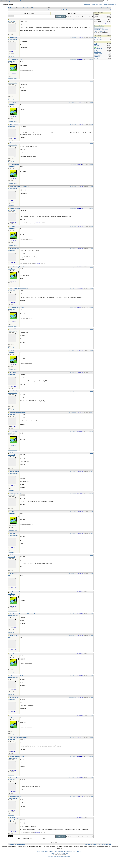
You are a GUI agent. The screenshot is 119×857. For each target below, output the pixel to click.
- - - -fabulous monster (16, 59)
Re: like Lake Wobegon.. (16, 19)
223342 (91, 777)
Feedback (79, 851)
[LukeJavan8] (13, 71)
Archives (69, 851)
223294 (91, 143)
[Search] (108, 10)
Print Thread (11, 15)
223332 (91, 613)
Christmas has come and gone (18, 143)
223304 (91, 288)
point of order (13, 37)
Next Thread (71, 13)
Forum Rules (12, 844)
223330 (91, 591)
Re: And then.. (14, 453)
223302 (91, 248)
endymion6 (74, 19)
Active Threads (63, 9)
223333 (91, 635)
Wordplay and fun (36, 7)
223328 (91, 573)
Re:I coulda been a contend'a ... (18, 412)
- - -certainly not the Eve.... (17, 329)
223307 (91, 329)
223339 (91, 715)
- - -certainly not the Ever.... (17, 307)
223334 (91, 653)
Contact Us (113, 4)
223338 (91, 697)
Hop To (19, 838)
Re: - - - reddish (14, 124)
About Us (87, 4)
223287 (91, 37)
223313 (91, 391)
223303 (91, 266)
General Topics (27, 7)
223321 (91, 493)
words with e (13, 635)
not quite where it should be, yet (18, 675)
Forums (19, 7)
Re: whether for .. (14, 697)
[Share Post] (88, 19)
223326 (91, 555)
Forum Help (96, 844)
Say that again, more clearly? (18, 756)
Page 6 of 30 (60, 16)
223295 (91, 164)
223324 (91, 511)
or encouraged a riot (15, 796)
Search (101, 4)
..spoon (12, 350)
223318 (91, 471)
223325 (91, 533)
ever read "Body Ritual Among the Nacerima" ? (22, 81)
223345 (91, 817)
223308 (91, 350)
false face (12, 533)
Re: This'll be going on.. (16, 818)
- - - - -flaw (12, 654)
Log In (109, 7)
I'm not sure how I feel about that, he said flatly (22, 613)
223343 (91, 796)
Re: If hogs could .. (15, 248)
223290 (91, 59)
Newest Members (99, 26)
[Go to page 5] (67, 16)
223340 (91, 737)
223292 (91, 102)
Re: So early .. (14, 555)
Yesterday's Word (52, 851)
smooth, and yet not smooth (17, 391)
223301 (91, 226)
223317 (91, 453)
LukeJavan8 (73, 81)
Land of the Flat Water (12, 78)
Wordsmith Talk (12, 7)
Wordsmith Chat (64, 853)
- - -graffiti (12, 511)
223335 (91, 675)
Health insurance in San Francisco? (19, 186)
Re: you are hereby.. (15, 777)
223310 (91, 372)
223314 (91, 412)
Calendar (55, 9)
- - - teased (13, 715)
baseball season (14, 471)
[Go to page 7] (92, 16)
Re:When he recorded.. (16, 493)
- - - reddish (13, 102)
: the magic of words (11, 1)
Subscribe (60, 851)
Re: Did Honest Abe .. (15, 208)
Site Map (106, 4)
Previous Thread (29, 13)
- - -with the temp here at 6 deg (18, 267)
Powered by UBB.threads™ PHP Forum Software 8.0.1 (59, 856)
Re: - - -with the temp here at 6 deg (19, 288)
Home (38, 851)
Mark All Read (21, 844)
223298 (91, 208)
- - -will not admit (14, 164)
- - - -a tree (12, 226)
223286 (91, 19)
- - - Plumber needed (15, 592)
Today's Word (44, 851)
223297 (91, 186)
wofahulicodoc (73, 59)
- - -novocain (13, 431)
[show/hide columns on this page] (110, 10)
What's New (94, 4)
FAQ (65, 851)
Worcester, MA (11, 56)
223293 (91, 124)
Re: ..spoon (13, 372)
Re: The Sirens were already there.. (19, 737)
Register (103, 7)
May (75, 591)
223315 (91, 431)
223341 (91, 756)
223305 (91, 307)
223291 (91, 81)
